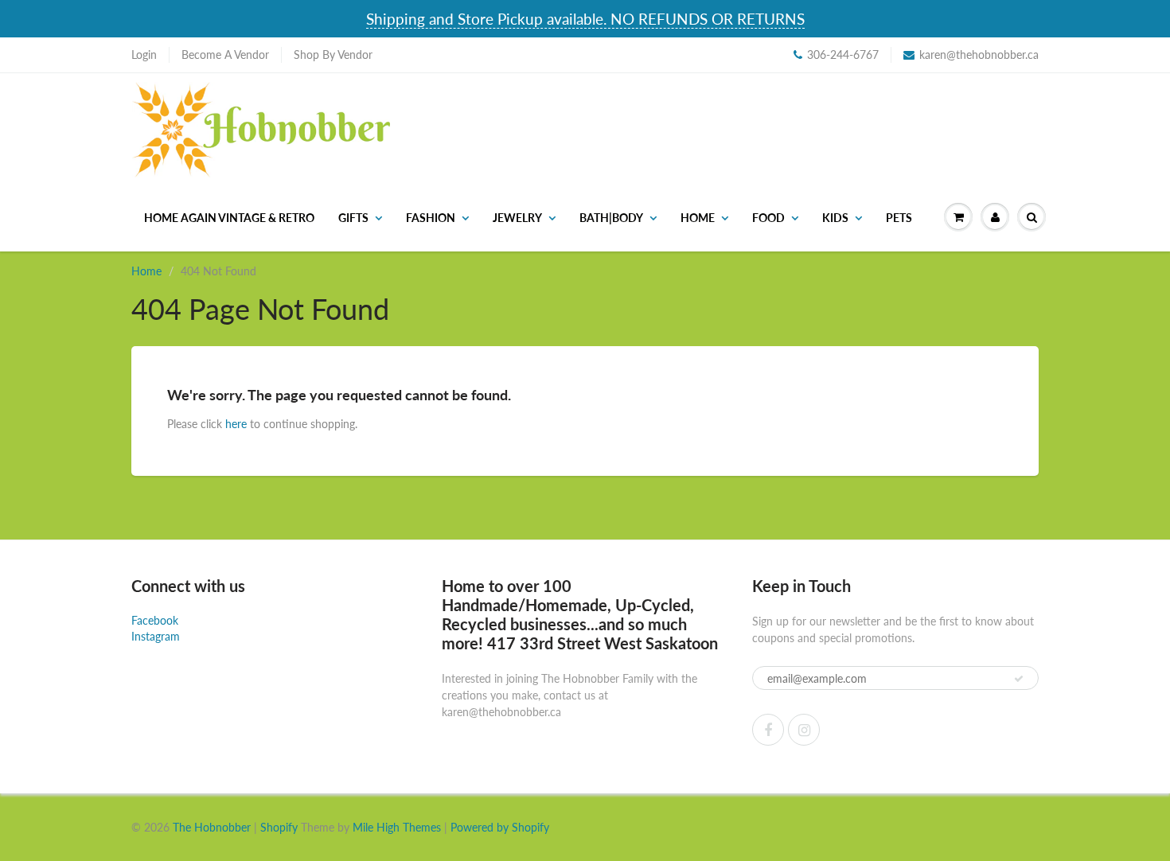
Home (698, 217)
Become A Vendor (225, 54)
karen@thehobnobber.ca (979, 54)
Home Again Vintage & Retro (229, 217)
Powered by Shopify (499, 827)
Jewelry (517, 217)
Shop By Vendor (333, 54)
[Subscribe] (1018, 679)
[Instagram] (804, 730)
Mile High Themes (397, 827)
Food (768, 217)
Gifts (353, 217)
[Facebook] (768, 730)
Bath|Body (611, 217)
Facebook (154, 620)
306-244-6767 (843, 54)
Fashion (430, 217)
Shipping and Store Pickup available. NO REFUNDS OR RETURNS (585, 19)
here (236, 423)
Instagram (155, 636)
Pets (899, 217)
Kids (835, 217)
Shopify (279, 827)
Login (144, 54)
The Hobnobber (212, 827)
